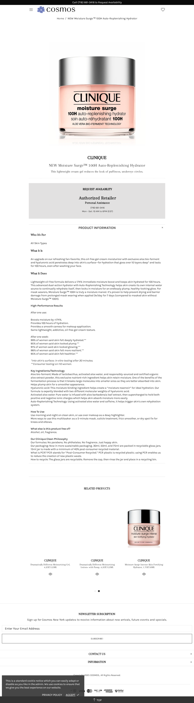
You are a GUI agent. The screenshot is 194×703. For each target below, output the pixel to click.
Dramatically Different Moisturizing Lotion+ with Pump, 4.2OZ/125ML (97, 566)
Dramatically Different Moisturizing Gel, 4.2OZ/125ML (50, 566)
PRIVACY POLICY (52, 695)
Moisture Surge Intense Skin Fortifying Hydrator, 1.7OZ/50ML (144, 566)
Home (60, 18)
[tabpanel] (50, 541)
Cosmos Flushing (56, 9)
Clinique (97, 157)
